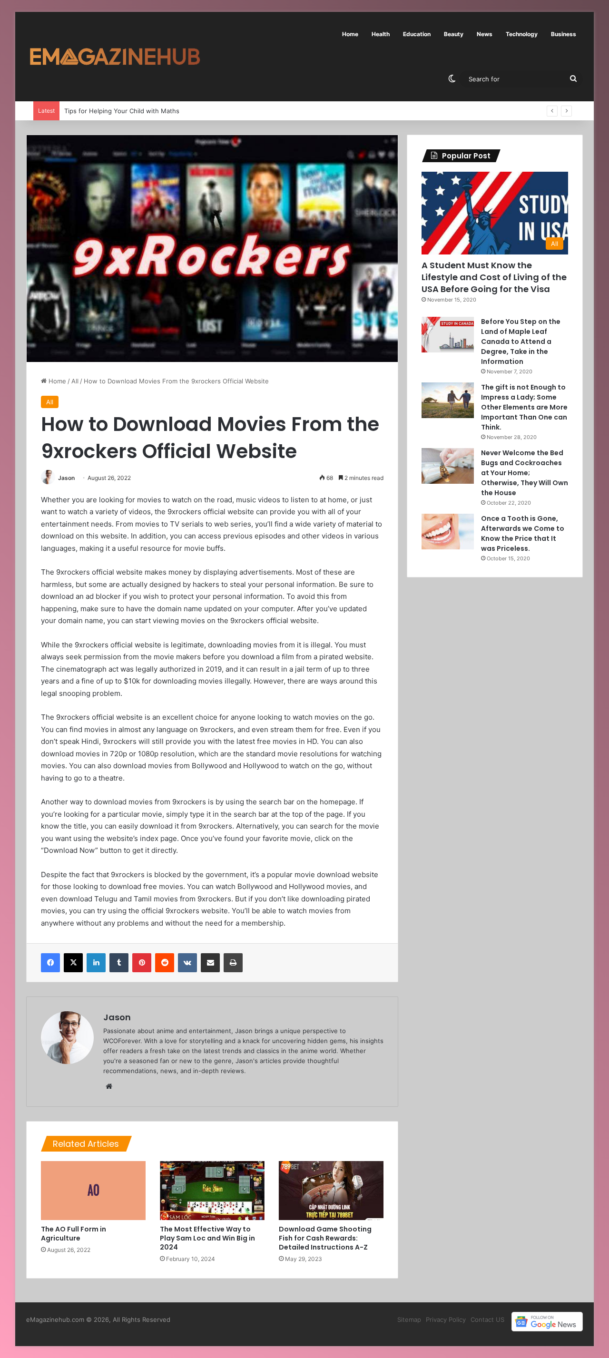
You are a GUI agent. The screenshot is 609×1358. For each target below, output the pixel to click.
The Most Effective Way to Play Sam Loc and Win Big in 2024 (207, 1238)
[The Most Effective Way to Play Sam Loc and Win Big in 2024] (212, 1190)
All (75, 381)
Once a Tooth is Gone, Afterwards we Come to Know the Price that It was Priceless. (522, 533)
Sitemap (409, 1319)
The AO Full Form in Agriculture (73, 1233)
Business (563, 34)
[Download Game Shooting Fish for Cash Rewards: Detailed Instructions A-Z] (331, 1190)
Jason (66, 477)
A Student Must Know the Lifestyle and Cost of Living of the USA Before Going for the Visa (494, 277)
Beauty (453, 34)
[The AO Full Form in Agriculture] (93, 1190)
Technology (522, 34)
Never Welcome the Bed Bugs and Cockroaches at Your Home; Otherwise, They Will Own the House (524, 473)
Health (381, 34)
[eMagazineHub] (114, 56)
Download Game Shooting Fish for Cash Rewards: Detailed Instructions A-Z (325, 1238)
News (484, 34)
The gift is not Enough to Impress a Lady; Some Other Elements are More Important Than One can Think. (524, 407)
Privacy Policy (446, 1319)
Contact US (487, 1319)
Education (417, 34)
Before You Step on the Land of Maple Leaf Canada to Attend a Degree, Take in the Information (520, 341)
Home (350, 34)
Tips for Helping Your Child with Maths (112, 111)
